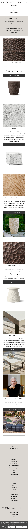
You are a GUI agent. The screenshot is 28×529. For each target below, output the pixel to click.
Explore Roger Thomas (14, 409)
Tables (14, 485)
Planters (14, 483)
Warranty (14, 461)
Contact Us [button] (14, 5)
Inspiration (14, 457)
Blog (14, 470)
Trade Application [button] (14, 10)
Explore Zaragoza (14, 75)
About (14, 456)
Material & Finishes (14, 465)
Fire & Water (14, 487)
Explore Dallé (14, 349)
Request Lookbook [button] (14, 12)
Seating (14, 489)
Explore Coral (14, 144)
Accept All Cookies (21, 527)
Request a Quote (14, 463)
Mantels (14, 491)
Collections (14, 482)
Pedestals (14, 493)
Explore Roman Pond (14, 212)
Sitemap (14, 476)
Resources (14, 498)
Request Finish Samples (14, 467)
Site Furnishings (14, 494)
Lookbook (14, 468)
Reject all (11, 527)
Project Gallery (14, 500)
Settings (4, 527)
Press (14, 472)
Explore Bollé (14, 282)
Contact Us (14, 459)
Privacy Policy (14, 474)
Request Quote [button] (14, 7)
